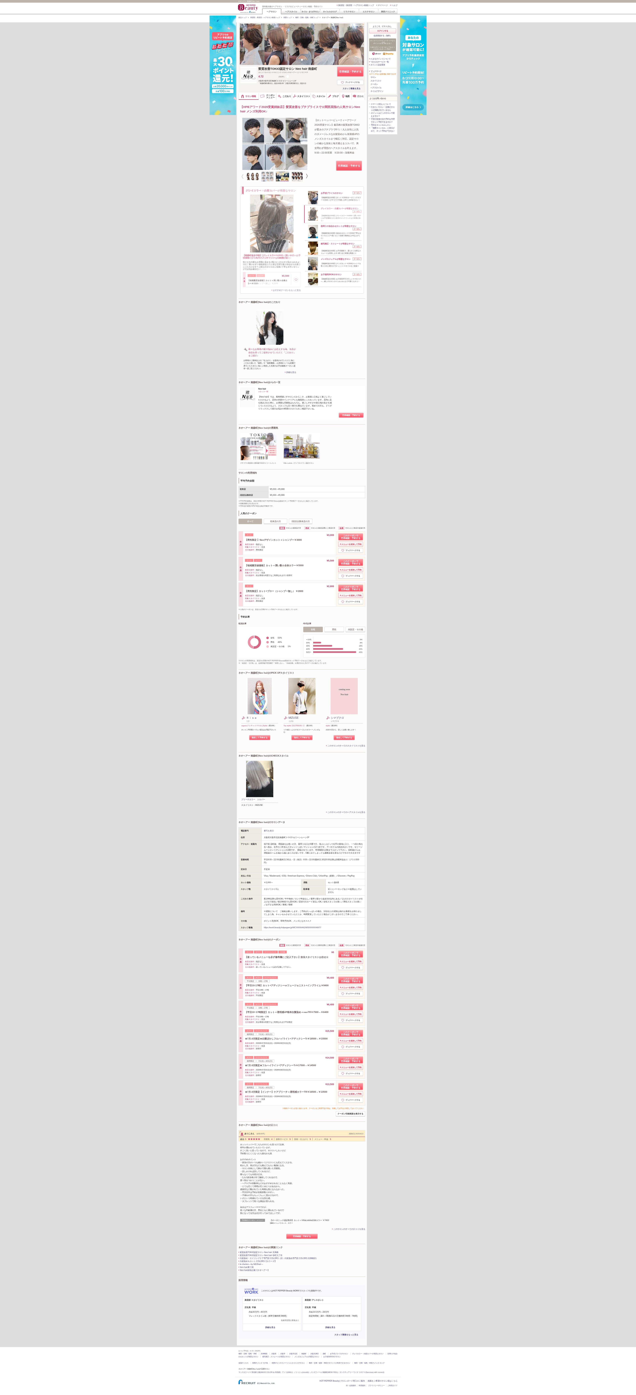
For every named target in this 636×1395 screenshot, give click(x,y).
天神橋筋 (264, 1354)
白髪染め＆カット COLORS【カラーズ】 (258, 1261)
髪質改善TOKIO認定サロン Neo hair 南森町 (287, 68)
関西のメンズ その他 (260, 1363)
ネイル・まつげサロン (310, 11)
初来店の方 (275, 521)
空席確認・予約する (350, 71)
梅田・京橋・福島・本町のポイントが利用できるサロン (329, 1363)
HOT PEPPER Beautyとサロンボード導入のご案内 (342, 1381)
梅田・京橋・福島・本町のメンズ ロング (369, 1363)
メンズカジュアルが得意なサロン (306, 1357)
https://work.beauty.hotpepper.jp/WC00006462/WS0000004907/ (292, 927)
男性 (334, 629)
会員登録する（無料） (382, 35)
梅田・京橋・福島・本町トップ (306, 17)
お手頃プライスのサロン (339, 1354)
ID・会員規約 (351, 1385)
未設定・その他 (355, 629)
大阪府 (273, 1354)
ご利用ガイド (393, 1385)
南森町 (303, 1354)
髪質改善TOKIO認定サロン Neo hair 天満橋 (259, 1252)
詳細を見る (291, 372)
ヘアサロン (272, 11)
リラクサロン (349, 11)
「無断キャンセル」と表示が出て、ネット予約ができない (383, 129)
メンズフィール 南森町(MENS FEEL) (324, 1372)
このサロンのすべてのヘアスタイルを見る (346, 812)
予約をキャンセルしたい (381, 125)
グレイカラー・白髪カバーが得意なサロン (368, 1354)
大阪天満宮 (314, 1354)
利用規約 (362, 1385)
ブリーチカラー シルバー (253, 799)
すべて (250, 521)
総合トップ (242, 17)
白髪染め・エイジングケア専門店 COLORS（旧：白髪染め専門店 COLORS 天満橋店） (279, 1258)
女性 (313, 629)
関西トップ (288, 17)
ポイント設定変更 (378, 65)
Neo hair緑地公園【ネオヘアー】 (254, 1270)
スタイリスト (376, 81)
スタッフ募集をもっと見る (346, 1335)
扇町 (324, 1354)
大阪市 (282, 1354)
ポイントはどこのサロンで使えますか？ (383, 114)
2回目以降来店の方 (301, 521)
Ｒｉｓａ (251, 717)
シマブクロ (337, 717)
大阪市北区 (293, 1354)
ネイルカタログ (330, 11)
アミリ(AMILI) (287, 1372)
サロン (373, 77)
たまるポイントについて (381, 59)
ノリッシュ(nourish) (301, 1372)
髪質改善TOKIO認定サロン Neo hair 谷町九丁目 (261, 1255)
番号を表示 (269, 831)
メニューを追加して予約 (352, 544)
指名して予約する (260, 737)
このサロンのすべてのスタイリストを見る (346, 746)
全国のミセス (243, 1363)
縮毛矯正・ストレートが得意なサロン (276, 1357)
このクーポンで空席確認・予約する (350, 536)
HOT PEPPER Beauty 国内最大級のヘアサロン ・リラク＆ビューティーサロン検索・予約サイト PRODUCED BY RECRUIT (248, 8)
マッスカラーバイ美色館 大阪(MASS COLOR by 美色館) (259, 1372)
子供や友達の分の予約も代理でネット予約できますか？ (383, 120)
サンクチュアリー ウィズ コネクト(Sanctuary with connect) (362, 1372)
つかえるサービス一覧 (380, 62)
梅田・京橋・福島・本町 (247, 1354)
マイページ (383, 5)
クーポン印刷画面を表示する (350, 1114)
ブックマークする (352, 82)
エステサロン (369, 11)
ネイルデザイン (377, 91)
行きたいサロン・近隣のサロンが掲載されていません (383, 108)
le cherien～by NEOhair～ (251, 1264)
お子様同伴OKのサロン (332, 1357)
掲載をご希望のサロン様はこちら (383, 1381)
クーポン (374, 84)
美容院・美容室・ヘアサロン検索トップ (356, 5)
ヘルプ (395, 5)
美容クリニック (388, 11)
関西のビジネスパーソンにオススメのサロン (288, 1363)
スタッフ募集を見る (352, 88)
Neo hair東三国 (247, 1267)
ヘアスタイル (291, 11)
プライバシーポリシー (376, 1385)
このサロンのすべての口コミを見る (349, 1229)
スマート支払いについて (381, 104)
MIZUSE (294, 717)
